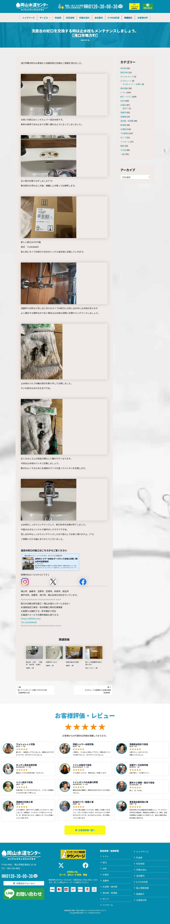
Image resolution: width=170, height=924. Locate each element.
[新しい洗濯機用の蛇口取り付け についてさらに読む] (93, 652)
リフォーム (125, 141)
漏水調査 (124, 88)
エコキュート (125, 80)
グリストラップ (126, 76)
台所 (122, 100)
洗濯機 (123, 116)
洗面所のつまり (52, 662)
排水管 (123, 68)
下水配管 (124, 133)
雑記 (122, 145)
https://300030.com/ (31, 618)
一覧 (32, 668)
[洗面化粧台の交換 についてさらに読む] (74, 652)
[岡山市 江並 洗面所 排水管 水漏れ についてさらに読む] (34, 652)
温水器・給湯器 (126, 120)
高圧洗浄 (124, 72)
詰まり (125, 108)
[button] (49, 18)
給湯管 (123, 125)
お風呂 (123, 105)
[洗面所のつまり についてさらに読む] (54, 652)
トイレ (123, 92)
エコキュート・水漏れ (132, 84)
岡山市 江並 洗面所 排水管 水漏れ (34, 663)
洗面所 (28, 668)
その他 (123, 150)
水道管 (123, 129)
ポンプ (123, 137)
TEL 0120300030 (29, 622)
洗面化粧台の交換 (72, 662)
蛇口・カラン (89, 668)
